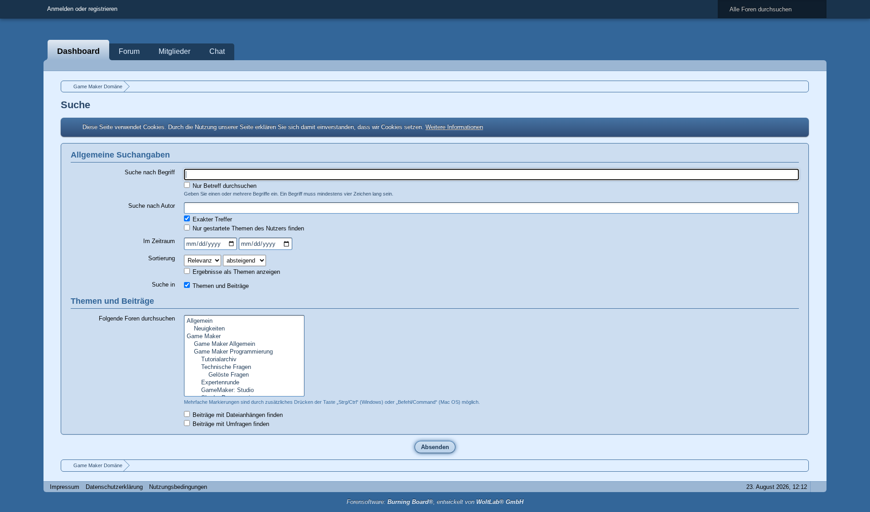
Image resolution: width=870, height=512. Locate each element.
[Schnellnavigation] (804, 65)
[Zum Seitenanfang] (817, 487)
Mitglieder (174, 51)
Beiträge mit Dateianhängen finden (237, 415)
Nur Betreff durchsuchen (223, 185)
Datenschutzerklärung (114, 486)
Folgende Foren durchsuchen (137, 318)
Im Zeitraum (159, 241)
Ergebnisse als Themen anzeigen (235, 271)
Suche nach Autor (151, 205)
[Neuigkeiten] (244, 329)
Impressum (64, 486)
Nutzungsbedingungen (178, 486)
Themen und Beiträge (220, 285)
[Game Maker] (244, 336)
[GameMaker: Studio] (244, 390)
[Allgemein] (244, 321)
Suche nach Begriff (150, 172)
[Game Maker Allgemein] (244, 344)
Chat (217, 51)
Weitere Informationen (454, 127)
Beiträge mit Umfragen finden (230, 424)
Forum (129, 51)
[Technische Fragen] (244, 367)
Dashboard (78, 51)
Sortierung (161, 258)
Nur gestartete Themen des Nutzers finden (247, 228)
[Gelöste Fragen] (244, 375)
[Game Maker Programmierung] (244, 352)
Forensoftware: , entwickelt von (435, 501)
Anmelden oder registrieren (82, 8)
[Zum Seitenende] (817, 65)
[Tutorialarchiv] (244, 360)
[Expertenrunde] (244, 383)
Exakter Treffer (211, 219)
